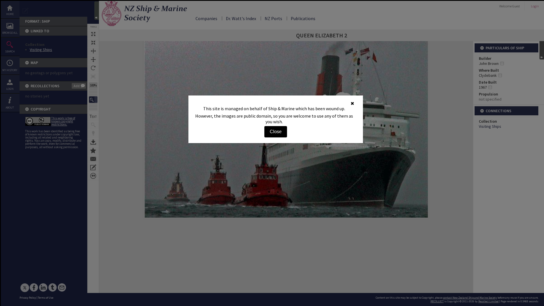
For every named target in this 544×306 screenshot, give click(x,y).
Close (276, 131)
